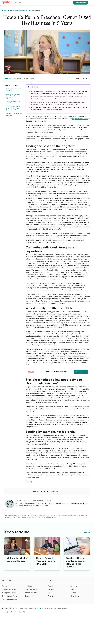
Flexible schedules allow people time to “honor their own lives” (14, 108)
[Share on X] (83, 78)
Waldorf (83, 193)
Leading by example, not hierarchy (14, 114)
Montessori (72, 193)
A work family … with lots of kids (13, 102)
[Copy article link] (89, 78)
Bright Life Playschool (80, 119)
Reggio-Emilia (47, 193)
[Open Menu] (90, 2)
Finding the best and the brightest (14, 90)
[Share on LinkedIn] (86, 78)
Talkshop (17, 3)
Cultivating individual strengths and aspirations (13, 96)
